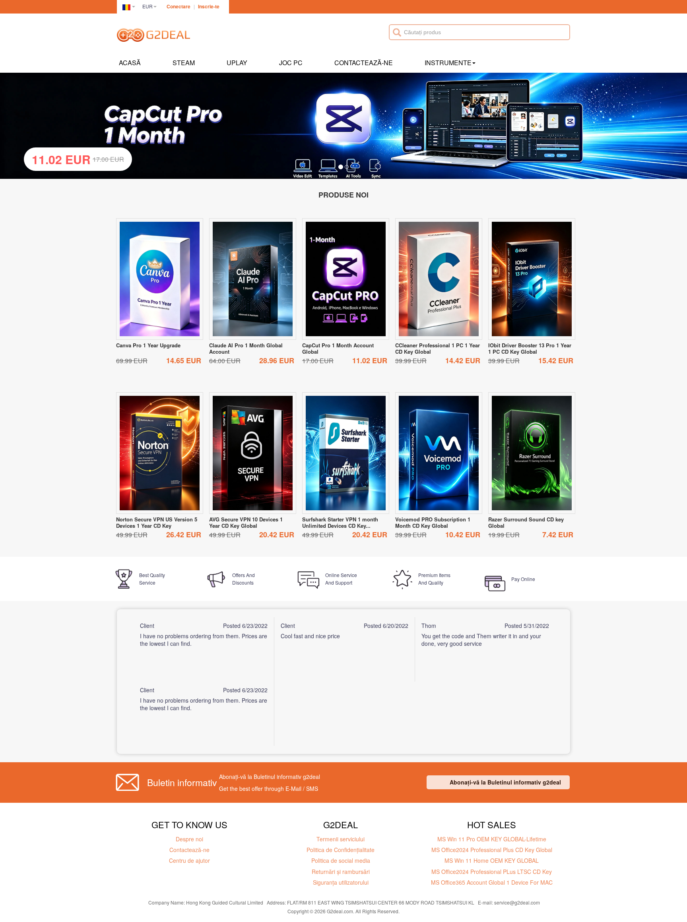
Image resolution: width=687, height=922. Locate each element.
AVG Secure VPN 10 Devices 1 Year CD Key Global (246, 522)
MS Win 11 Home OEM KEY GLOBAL (491, 860)
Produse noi (343, 195)
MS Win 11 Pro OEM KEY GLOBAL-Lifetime (491, 839)
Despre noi (189, 839)
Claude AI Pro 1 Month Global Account (246, 348)
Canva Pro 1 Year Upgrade (148, 345)
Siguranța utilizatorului (341, 882)
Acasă (130, 62)
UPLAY (237, 62)
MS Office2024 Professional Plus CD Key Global (491, 850)
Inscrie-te (208, 6)
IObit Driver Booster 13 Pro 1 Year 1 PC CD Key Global (529, 348)
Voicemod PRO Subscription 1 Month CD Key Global (432, 522)
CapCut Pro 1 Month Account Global (338, 348)
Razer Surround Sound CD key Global (526, 522)
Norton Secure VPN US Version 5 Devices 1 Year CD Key (156, 522)
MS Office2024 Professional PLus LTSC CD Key (491, 872)
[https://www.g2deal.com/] (153, 36)
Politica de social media (340, 860)
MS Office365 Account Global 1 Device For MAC (492, 882)
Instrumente (448, 62)
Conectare (178, 6)
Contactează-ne (363, 62)
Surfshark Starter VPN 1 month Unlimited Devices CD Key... (340, 522)
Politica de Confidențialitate (341, 850)
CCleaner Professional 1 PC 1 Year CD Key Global (437, 348)
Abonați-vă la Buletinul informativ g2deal (505, 782)
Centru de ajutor (189, 860)
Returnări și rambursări (341, 872)
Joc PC (291, 62)
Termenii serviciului (340, 839)
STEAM (184, 62)
